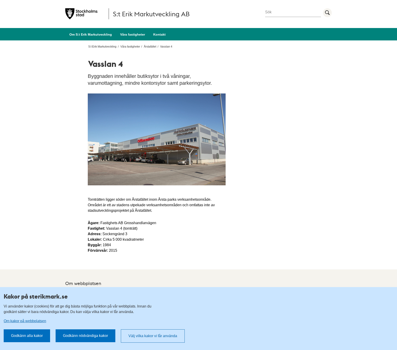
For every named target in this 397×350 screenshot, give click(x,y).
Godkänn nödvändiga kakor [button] (85, 336)
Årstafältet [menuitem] (150, 46)
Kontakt (159, 34)
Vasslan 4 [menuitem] (166, 46)
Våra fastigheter (132, 34)
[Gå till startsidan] (81, 13)
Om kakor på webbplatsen (25, 321)
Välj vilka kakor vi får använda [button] (152, 336)
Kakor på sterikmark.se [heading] (36, 296)
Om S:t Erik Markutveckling (90, 34)
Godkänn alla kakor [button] (27, 336)
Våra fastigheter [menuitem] (130, 46)
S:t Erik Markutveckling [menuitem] (102, 46)
